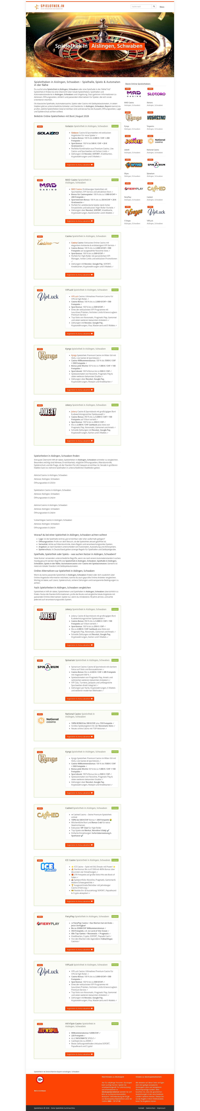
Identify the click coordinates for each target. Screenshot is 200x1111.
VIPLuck (74, 296)
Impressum (161, 1108)
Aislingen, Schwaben (98, 126)
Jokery (74, 411)
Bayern (59, 1072)
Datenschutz (150, 1108)
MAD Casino (76, 189)
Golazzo (74, 132)
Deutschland (50, 1072)
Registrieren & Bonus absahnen (79, 165)
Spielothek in (39, 1072)
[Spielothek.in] (49, 7)
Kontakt (141, 1108)
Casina (74, 242)
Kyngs (74, 355)
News (162, 7)
